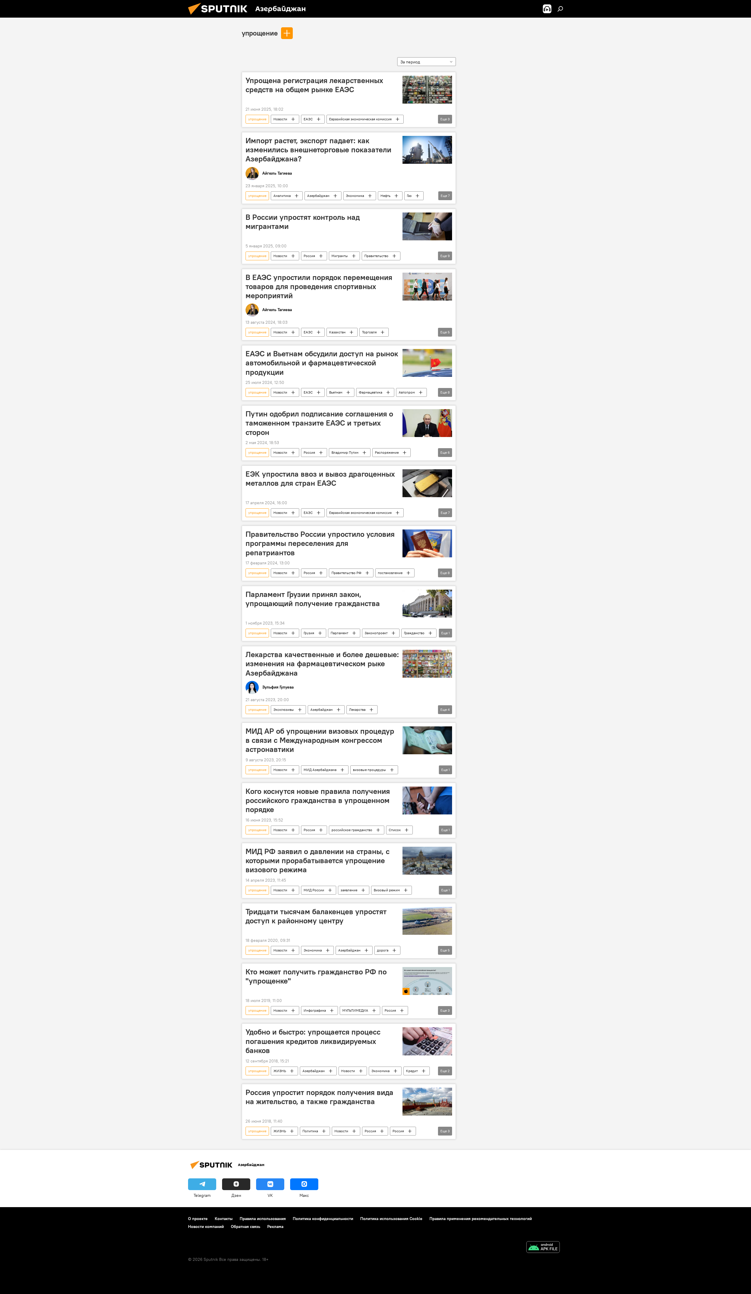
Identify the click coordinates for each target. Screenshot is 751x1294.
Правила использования (263, 1218)
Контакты (224, 1218)
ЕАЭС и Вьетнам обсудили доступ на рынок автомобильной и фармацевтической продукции (322, 363)
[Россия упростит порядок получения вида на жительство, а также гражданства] (427, 1102)
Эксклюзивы (283, 709)
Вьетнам (335, 392)
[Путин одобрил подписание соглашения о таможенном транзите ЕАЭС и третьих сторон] (427, 423)
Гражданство (414, 633)
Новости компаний (206, 1226)
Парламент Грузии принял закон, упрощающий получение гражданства (313, 599)
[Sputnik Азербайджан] (220, 16)
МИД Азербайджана (320, 769)
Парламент (339, 633)
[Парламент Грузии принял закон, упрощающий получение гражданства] (427, 604)
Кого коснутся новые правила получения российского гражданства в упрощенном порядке (318, 800)
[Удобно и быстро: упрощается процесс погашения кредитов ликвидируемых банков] (427, 1041)
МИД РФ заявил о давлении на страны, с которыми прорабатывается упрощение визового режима (318, 860)
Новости (280, 119)
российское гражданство (351, 830)
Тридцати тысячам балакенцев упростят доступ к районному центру (316, 916)
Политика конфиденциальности (323, 1218)
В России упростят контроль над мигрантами (303, 221)
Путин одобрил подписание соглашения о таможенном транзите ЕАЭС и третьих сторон (319, 423)
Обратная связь (245, 1226)
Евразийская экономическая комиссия (360, 119)
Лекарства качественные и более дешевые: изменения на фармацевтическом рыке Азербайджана (322, 663)
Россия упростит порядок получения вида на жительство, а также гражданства (319, 1097)
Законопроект (376, 633)
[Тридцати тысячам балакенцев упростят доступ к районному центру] (427, 921)
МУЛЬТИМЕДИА (355, 1010)
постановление (390, 573)
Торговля (369, 332)
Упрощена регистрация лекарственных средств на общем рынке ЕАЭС (314, 85)
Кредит (412, 1071)
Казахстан (337, 332)
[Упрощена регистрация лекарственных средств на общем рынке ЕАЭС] (427, 90)
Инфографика (315, 1010)
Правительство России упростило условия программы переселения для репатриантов (320, 543)
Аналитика (282, 195)
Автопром (407, 392)
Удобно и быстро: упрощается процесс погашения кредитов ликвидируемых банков (313, 1041)
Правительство (376, 256)
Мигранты (339, 256)
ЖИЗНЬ (279, 1071)
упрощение (260, 32)
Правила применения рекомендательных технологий (480, 1218)
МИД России (314, 890)
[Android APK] (543, 1247)
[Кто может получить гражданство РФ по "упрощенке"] (427, 981)
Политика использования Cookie (391, 1218)
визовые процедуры (369, 769)
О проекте (198, 1218)
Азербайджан (318, 195)
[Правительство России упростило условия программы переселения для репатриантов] (427, 543)
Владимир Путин (344, 452)
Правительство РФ (346, 573)
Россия (309, 256)
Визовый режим (387, 890)
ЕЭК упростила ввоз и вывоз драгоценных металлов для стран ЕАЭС (320, 478)
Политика (310, 1131)
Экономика (355, 195)
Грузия (309, 633)
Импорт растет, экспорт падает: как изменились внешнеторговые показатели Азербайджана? (318, 149)
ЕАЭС (308, 119)
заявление (349, 890)
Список (395, 830)
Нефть (385, 195)
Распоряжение (387, 452)
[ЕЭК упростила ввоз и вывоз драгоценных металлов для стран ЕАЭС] (427, 483)
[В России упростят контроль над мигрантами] (427, 226)
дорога (382, 950)
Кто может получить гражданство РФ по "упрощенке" (316, 976)
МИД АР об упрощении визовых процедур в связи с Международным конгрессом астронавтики (320, 740)
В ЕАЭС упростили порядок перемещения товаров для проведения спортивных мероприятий (319, 286)
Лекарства (357, 709)
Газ (409, 195)
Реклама (275, 1226)
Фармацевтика (370, 392)
